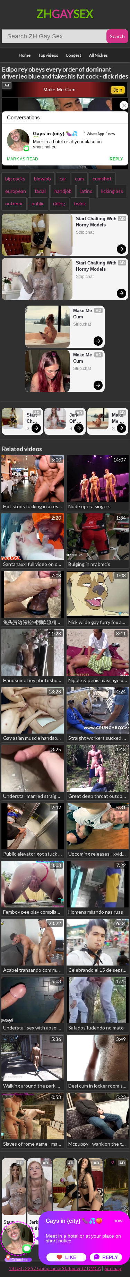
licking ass (112, 191)
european (15, 191)
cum (79, 178)
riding (59, 203)
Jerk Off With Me (74, 418)
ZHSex (65, 13)
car (63, 178)
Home (25, 55)
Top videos (48, 55)
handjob (63, 191)
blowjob (42, 178)
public (38, 203)
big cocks (15, 178)
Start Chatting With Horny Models (97, 221)
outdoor (14, 203)
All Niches (98, 55)
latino (86, 191)
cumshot (102, 178)
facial (40, 191)
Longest (73, 55)
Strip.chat (85, 232)
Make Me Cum (59, 89)
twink (80, 203)
